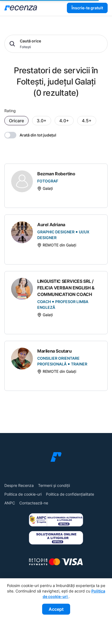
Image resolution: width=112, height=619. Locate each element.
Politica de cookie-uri (23, 494)
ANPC (9, 503)
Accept (56, 609)
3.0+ (41, 120)
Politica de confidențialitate (70, 494)
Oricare (16, 120)
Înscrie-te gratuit (87, 7)
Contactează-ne (33, 503)
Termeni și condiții (54, 485)
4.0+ (64, 120)
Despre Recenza (19, 485)
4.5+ (87, 120)
